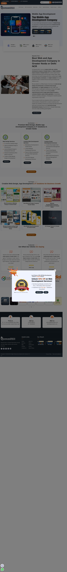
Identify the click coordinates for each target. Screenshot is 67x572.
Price (46, 292)
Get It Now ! (39, 292)
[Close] (55, 271)
